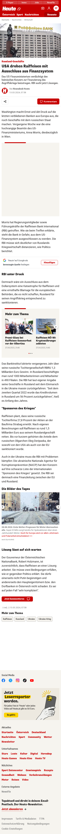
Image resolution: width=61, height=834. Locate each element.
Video (25, 779)
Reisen (15, 779)
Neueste (52, 14)
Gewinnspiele (33, 770)
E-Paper (9, 2)
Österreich (8, 14)
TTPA (41, 818)
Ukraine (31, 619)
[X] (10, 680)
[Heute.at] (9, 8)
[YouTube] (32, 680)
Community (34, 737)
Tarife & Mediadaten (26, 818)
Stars (5, 753)
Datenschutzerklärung (13, 823)
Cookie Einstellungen (12, 828)
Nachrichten (17, 20)
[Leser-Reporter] (43, 8)
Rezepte (48, 770)
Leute (14, 753)
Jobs (37, 2)
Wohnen (21, 775)
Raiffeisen (7, 619)
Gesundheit (8, 775)
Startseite (5, 20)
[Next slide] (56, 327)
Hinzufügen (49, 262)
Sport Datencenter (12, 770)
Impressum (7, 818)
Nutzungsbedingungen (38, 823)
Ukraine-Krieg (45, 619)
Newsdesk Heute (21, 88)
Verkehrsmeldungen (40, 775)
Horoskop (46, 753)
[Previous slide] (5, 327)
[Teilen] (5, 101)
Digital (34, 753)
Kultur (23, 753)
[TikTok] (25, 680)
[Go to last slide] (3, 507)
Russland (20, 619)
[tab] (30, 353)
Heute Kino (26, 758)
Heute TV (40, 758)
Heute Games (9, 758)
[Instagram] (17, 680)
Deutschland (39, 732)
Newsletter (8, 741)
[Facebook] (3, 680)
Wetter (48, 737)
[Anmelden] (49, 8)
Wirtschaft (28, 20)
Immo (24, 2)
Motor (5, 779)
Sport (20, 14)
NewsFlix (51, 2)
